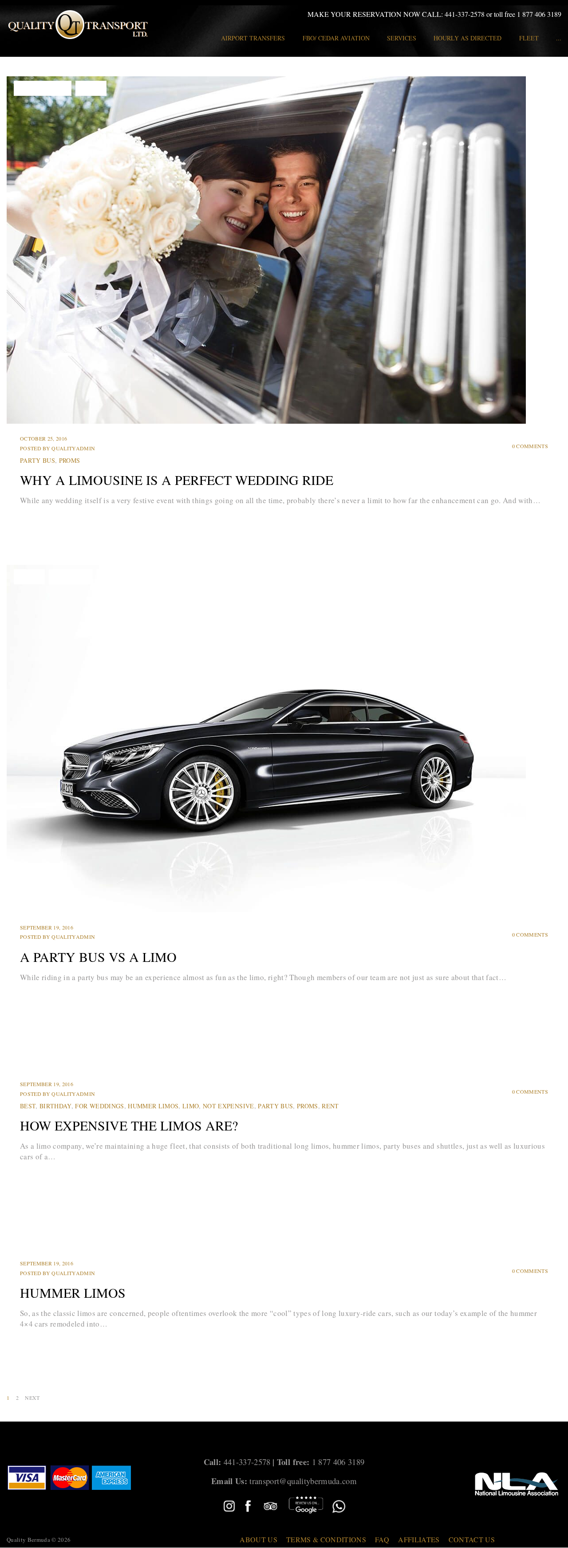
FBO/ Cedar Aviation (336, 38)
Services (401, 38)
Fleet (529, 38)
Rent (330, 1106)
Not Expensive (228, 1106)
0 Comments (530, 445)
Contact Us (472, 1539)
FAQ (382, 1539)
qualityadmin (73, 448)
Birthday (55, 1106)
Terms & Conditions (326, 1539)
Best (28, 1106)
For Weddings (99, 1106)
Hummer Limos (42, 88)
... (558, 38)
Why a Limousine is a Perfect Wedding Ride (176, 479)
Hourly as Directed (467, 38)
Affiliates (418, 1539)
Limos (91, 88)
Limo (190, 1106)
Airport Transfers (253, 38)
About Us (258, 1539)
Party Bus (37, 460)
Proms (69, 460)
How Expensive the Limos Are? (129, 1125)
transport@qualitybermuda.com (303, 1480)
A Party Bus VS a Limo (98, 956)
